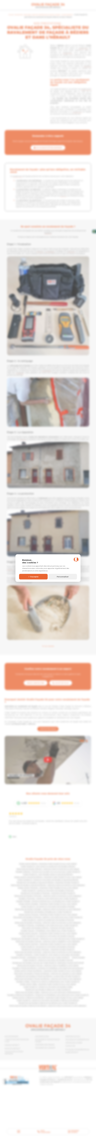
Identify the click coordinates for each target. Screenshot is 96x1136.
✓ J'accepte (33, 576)
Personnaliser (63, 576)
